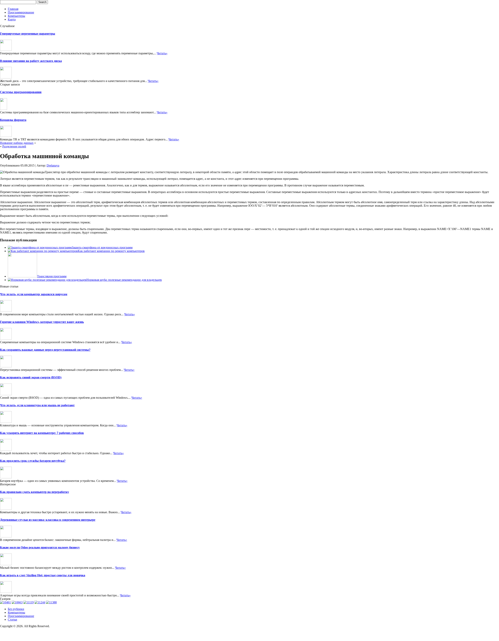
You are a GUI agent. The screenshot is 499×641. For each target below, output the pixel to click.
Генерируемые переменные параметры (27, 33)
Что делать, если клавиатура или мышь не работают (37, 405)
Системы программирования (21, 92)
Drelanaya (53, 165)
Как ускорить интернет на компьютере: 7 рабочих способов (42, 433)
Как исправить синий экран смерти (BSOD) (30, 377)
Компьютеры (16, 16)
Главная (13, 9)
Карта (12, 19)
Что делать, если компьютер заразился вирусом (33, 294)
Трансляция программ (51, 276)
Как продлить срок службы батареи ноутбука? (32, 460)
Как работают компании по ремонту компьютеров (111, 251)
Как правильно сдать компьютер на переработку (34, 492)
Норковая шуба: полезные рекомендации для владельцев (124, 279)
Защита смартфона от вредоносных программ (102, 247)
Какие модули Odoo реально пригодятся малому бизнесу (40, 547)
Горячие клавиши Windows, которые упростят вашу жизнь (42, 322)
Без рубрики (16, 609)
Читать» (162, 53)
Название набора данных (17, 143)
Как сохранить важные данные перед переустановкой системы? (45, 349)
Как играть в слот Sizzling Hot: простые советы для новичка (42, 575)
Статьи (12, 619)
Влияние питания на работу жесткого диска (31, 61)
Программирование (21, 12)
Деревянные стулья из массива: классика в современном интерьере (47, 519)
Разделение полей (14, 146)
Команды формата (13, 120)
